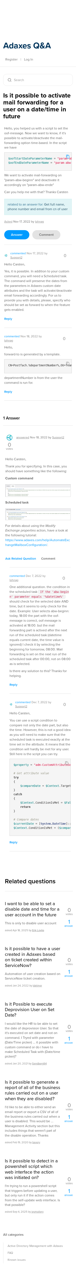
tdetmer (37, 986)
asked (8, 221)
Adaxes (23, 9)
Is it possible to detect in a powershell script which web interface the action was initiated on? (31, 1169)
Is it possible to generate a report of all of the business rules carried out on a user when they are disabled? (32, 1090)
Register (11, 59)
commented (18, 253)
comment (46, 234)
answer (17, 234)
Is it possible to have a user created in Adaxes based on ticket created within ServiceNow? (32, 957)
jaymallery (37, 1212)
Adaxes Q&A (27, 45)
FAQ (10, 1253)
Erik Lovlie (38, 930)
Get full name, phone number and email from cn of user (38, 207)
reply (8, 319)
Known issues (17, 1260)
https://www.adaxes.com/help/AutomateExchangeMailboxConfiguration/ (37, 542)
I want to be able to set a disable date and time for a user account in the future (32, 909)
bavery (36, 1142)
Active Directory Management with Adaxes (35, 1246)
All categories (13, 1234)
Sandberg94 (39, 1064)
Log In (28, 59)
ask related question (20, 558)
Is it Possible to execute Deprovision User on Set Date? (29, 1009)
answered (22, 437)
